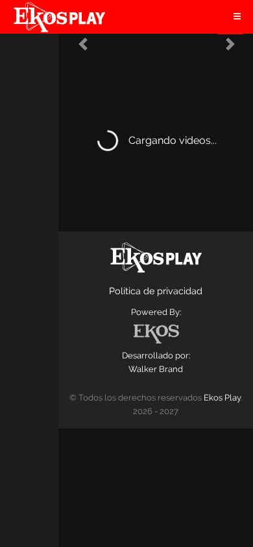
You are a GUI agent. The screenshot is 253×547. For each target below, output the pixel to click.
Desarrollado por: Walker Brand (156, 362)
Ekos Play (222, 397)
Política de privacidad (155, 290)
